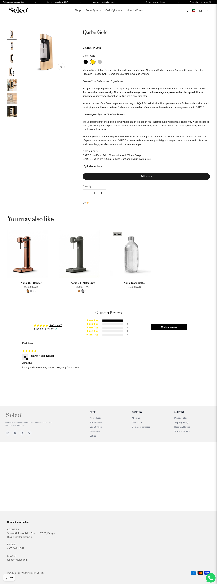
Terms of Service (182, 431)
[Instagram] (7, 433)
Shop (78, 10)
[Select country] (193, 10)
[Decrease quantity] (87, 193)
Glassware (95, 431)
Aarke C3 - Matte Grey (83, 283)
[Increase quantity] (101, 193)
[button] (92, 320)
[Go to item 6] (12, 99)
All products (95, 418)
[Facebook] (15, 433)
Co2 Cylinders (113, 10)
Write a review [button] (169, 327)
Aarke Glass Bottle (134, 283)
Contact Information (141, 427)
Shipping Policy (181, 422)
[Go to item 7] (12, 112)
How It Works (135, 10)
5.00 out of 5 (55, 325)
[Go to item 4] (12, 72)
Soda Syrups (93, 10)
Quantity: (87, 186)
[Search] (186, 10)
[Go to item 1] (12, 34)
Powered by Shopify (34, 573)
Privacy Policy (180, 418)
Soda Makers (96, 422)
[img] (29, 351)
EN (207, 10)
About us (136, 418)
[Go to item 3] (12, 59)
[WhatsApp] (29, 433)
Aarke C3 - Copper (31, 283)
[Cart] (200, 10)
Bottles (93, 436)
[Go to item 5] (12, 85)
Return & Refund (182, 427)
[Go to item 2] (12, 46)
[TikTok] (22, 433)
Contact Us (137, 422)
